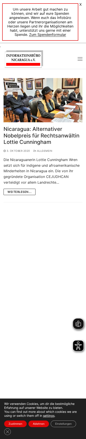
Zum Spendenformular (47, 34)
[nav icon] (80, 59)
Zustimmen (15, 423)
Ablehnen (39, 423)
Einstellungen (63, 423)
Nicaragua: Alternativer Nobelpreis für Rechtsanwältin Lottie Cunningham (41, 135)
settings (48, 415)
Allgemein (44, 150)
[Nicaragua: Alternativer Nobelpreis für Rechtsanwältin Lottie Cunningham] (43, 100)
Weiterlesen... (19, 192)
